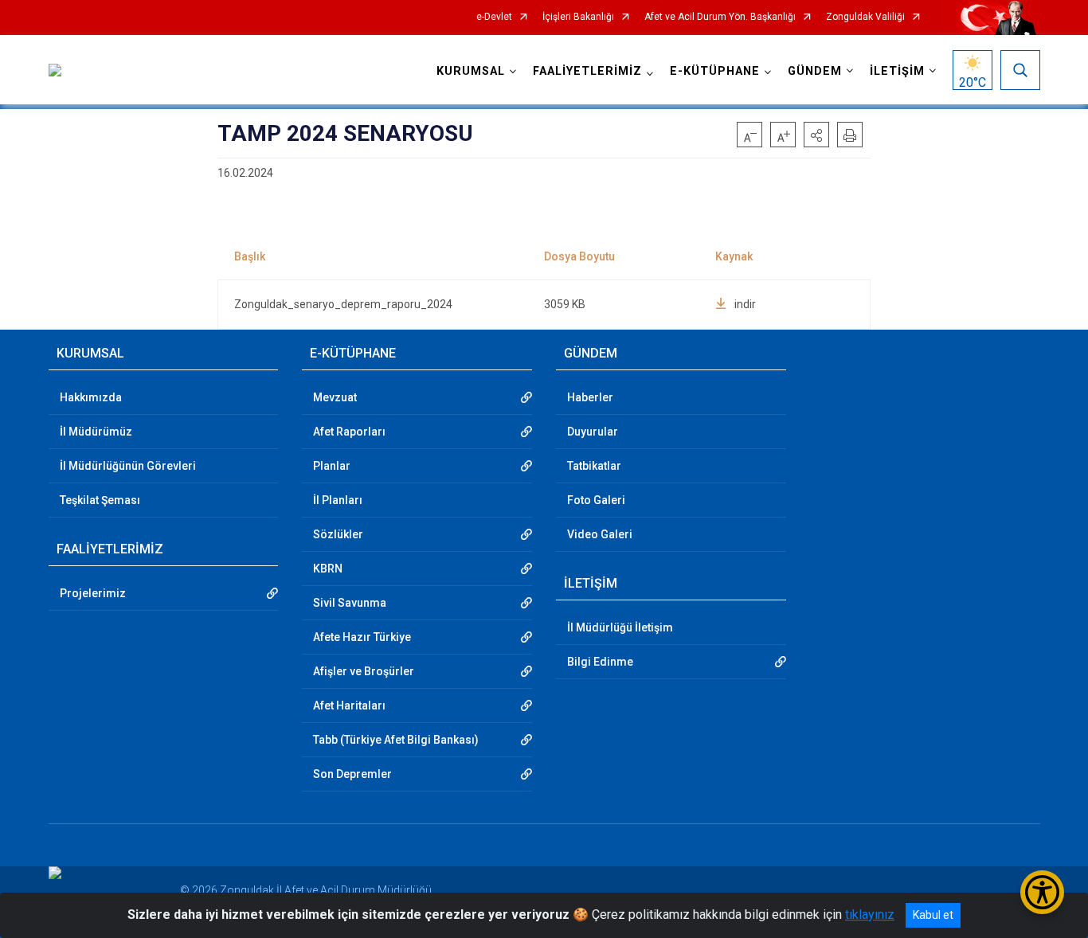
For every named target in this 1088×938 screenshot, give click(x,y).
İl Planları (337, 500)
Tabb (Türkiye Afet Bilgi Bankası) (396, 739)
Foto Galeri (596, 500)
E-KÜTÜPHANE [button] (715, 71)
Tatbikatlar (594, 465)
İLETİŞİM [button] (897, 71)
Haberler (590, 397)
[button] (816, 134)
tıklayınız (869, 914)
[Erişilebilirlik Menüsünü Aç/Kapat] (1042, 892)
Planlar (331, 465)
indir (745, 304)
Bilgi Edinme (600, 661)
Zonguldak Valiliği (865, 17)
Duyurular (592, 431)
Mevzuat (335, 397)
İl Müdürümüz (96, 431)
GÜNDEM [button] (815, 71)
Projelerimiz (93, 593)
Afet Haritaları (349, 705)
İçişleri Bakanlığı (578, 17)
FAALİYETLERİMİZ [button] (587, 71)
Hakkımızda (91, 397)
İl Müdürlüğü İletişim (620, 627)
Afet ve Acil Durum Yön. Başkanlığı (720, 17)
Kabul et (933, 915)
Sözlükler (338, 534)
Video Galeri (599, 534)
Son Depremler (352, 774)
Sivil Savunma (349, 602)
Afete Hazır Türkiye (362, 637)
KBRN (327, 568)
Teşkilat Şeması (100, 500)
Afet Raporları (349, 431)
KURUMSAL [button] (470, 71)
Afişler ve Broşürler (363, 671)
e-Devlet (494, 17)
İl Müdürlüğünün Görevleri (128, 465)
